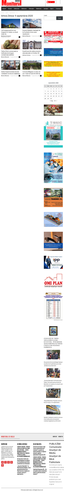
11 (56, 91)
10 (53, 91)
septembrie (12, 13)
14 (45, 93)
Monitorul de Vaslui (6, 36)
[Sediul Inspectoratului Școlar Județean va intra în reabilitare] (10, 65)
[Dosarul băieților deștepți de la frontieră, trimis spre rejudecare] (32, 23)
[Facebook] (5, 462)
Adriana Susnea (26, 55)
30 (51, 98)
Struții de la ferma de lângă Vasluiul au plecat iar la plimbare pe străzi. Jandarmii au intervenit (53, 363)
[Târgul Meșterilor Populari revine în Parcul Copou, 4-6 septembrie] (53, 393)
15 (48, 93)
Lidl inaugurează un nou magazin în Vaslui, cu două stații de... (9, 32)
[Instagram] (8, 462)
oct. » (55, 100)
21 (45, 96)
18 (56, 93)
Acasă (2, 13)
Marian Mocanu (26, 36)
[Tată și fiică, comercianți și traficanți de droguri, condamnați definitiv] (10, 44)
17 (53, 93)
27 (61, 96)
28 (45, 98)
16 (51, 93)
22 (48, 96)
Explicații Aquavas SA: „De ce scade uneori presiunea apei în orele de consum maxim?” (40, 471)
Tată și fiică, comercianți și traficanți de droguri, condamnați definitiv (9, 53)
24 (53, 96)
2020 (7, 13)
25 (56, 96)
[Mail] (11, 462)
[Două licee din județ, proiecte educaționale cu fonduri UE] (32, 44)
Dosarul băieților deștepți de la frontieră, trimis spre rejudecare (31, 32)
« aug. (51, 100)
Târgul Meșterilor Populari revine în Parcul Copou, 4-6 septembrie (53, 401)
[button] (58, 2)
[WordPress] (2, 465)
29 (48, 98)
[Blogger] (2, 462)
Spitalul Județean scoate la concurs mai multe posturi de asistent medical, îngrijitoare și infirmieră (53, 419)
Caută (45, 15)
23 (51, 96)
